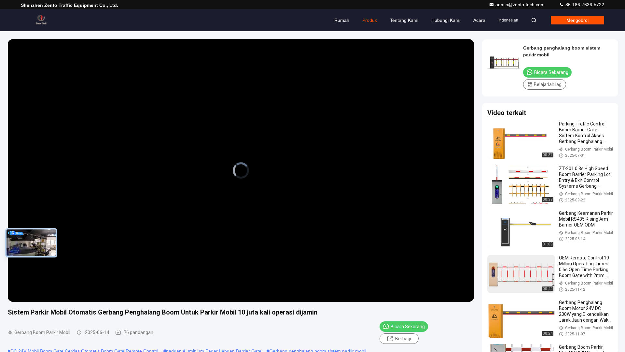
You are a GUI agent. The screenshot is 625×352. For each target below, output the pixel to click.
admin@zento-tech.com (520, 4)
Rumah (341, 20)
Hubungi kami (445, 20)
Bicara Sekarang (408, 326)
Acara (479, 20)
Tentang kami (404, 20)
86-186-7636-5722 (584, 4)
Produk (369, 20)
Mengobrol (577, 20)
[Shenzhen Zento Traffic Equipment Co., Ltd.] (41, 20)
